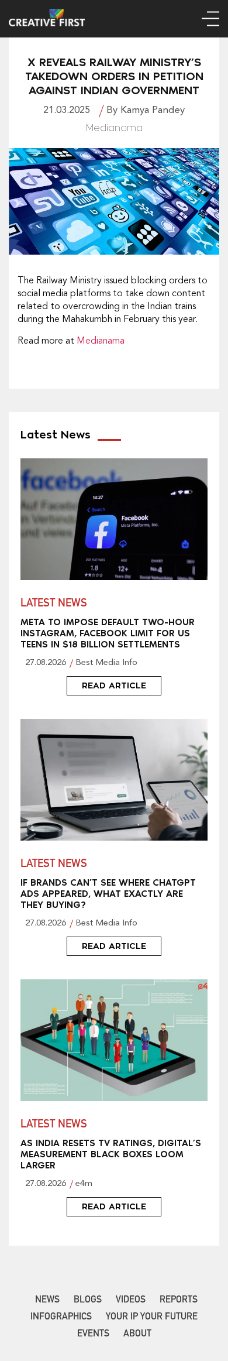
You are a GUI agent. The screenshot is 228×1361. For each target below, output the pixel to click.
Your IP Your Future (152, 1317)
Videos (131, 1300)
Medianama (101, 341)
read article (114, 685)
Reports (179, 1300)
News (47, 1300)
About (137, 1334)
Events (93, 1334)
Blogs (88, 1300)
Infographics (61, 1317)
